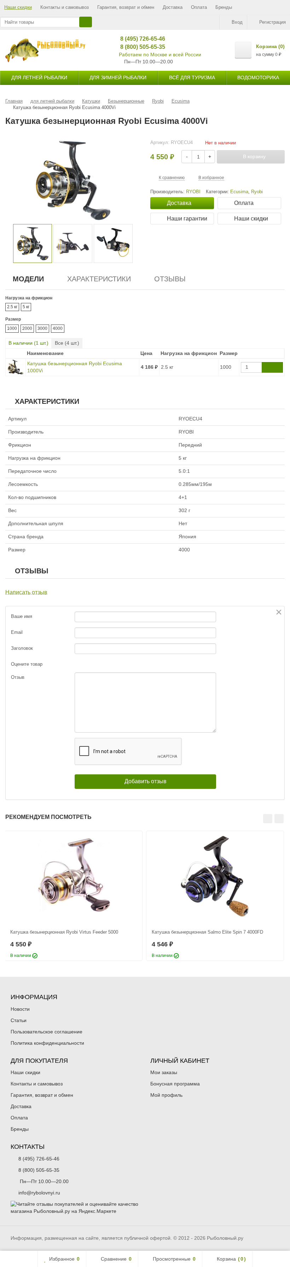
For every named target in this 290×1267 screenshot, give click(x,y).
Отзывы (170, 278)
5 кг (26, 306)
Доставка (172, 7)
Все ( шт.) (67, 343)
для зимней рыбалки (117, 77)
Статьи (19, 1020)
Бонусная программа (175, 1084)
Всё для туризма (192, 77)
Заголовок (22, 648)
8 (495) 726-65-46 (140, 39)
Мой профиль (166, 1095)
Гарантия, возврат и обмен (125, 7)
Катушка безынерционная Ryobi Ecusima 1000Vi (74, 367)
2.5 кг (12, 306)
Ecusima (239, 191)
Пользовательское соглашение (46, 1031)
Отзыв (17, 677)
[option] (32, 243)
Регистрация (272, 22)
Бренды (223, 7)
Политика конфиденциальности (47, 1043)
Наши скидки (18, 7)
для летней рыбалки (39, 77)
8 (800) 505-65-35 (140, 47)
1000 (12, 328)
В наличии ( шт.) (28, 343)
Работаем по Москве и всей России (160, 54)
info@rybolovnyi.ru (39, 1193)
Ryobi (257, 191)
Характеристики (99, 278)
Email (17, 632)
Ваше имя (21, 616)
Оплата (199, 7)
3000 (42, 328)
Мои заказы (163, 1072)
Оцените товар (26, 664)
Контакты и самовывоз (64, 7)
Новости (20, 1009)
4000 (58, 328)
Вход (237, 22)
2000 (27, 328)
